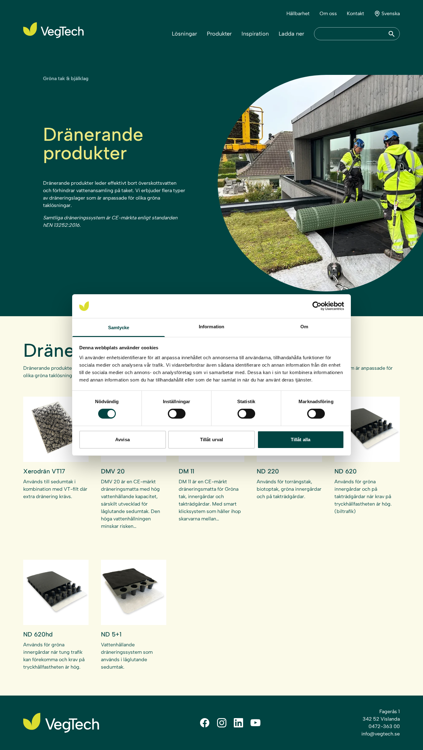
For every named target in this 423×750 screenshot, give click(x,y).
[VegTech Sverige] (53, 30)
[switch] (176, 414)
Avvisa (122, 439)
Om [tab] (304, 326)
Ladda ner (291, 33)
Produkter (219, 33)
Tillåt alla (300, 439)
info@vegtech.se (380, 734)
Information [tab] (211, 326)
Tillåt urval (211, 439)
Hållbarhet (298, 13)
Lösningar (184, 33)
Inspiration (255, 33)
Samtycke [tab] (118, 327)
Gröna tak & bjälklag (66, 78)
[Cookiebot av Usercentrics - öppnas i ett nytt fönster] (317, 306)
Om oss (328, 13)
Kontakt (355, 13)
